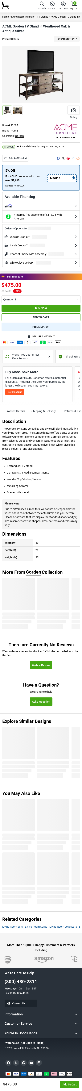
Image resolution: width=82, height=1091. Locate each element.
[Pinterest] (68, 158)
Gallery (73, 117)
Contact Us (18, 1003)
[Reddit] (78, 158)
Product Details (10, 39)
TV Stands (42, 16)
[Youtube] (31, 1063)
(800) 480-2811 (21, 981)
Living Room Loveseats (63, 926)
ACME (14, 130)
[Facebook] (58, 158)
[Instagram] (39, 1063)
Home (5, 16)
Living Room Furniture (23, 16)
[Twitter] (63, 158)
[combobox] (41, 299)
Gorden (19, 135)
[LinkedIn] (73, 158)
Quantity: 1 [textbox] (9, 299)
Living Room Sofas (36, 926)
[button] (42, 6)
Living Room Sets (12, 926)
